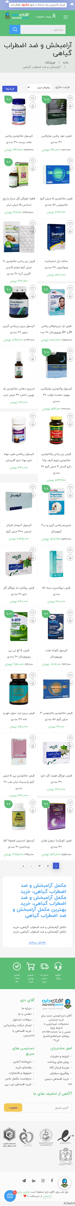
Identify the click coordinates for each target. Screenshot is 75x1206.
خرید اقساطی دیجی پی (58, 1081)
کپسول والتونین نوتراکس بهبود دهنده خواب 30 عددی (56, 394)
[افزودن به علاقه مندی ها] (70, 98)
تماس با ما (24, 1013)
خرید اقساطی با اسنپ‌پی (23, 1033)
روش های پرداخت (58, 1061)
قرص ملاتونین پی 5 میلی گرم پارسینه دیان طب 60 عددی (19, 781)
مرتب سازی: (62, 87)
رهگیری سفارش (59, 1073)
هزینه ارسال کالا (59, 1067)
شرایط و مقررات (59, 1056)
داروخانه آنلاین (22, 1061)
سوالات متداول (22, 1019)
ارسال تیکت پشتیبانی (17, 1025)
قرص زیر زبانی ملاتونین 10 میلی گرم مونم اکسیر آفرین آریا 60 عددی (19, 267)
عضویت (13, 1107)
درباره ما (26, 1008)
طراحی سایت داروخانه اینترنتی (29, 1194)
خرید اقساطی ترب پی (18, 1084)
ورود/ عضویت (44, 16)
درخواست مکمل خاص (18, 1078)
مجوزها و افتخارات (20, 1073)
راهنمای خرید (23, 1067)
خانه (66, 62)
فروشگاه (50, 62)
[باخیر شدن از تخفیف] (70, 105)
